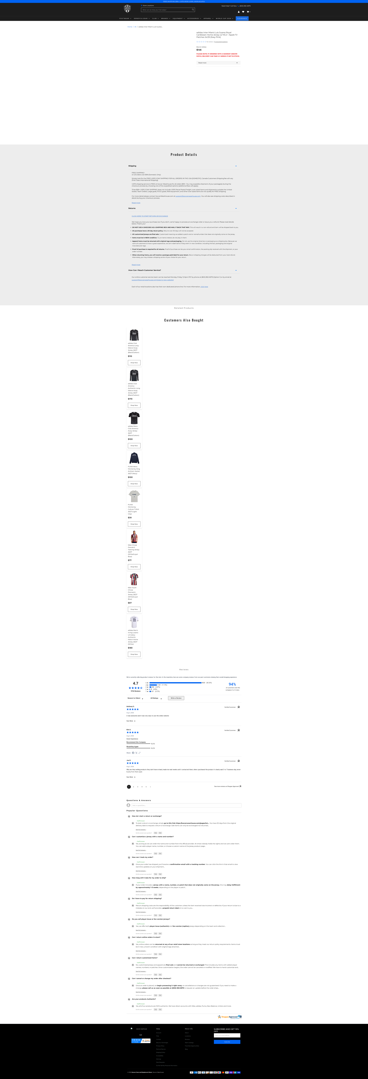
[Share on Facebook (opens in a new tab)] (133, 753)
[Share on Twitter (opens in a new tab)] (136, 753)
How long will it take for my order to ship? (149, 878)
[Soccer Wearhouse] (127, 9)
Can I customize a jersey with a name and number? (153, 837)
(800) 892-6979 (245, 6)
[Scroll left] (197, 92)
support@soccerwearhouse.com (188, 196)
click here (204, 287)
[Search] (193, 10)
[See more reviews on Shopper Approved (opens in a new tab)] (139, 753)
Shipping (132, 166)
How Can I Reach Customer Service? (144, 270)
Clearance (242, 18)
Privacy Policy (160, 1046)
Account (158, 1032)
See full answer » (141, 829)
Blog (186, 1049)
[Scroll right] (233, 92)
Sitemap (158, 1059)
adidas (203, 47)
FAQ (157, 1036)
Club (154, 18)
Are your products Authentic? (144, 999)
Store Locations (148, 5)
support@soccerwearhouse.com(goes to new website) (153, 280)
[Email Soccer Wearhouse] (140, 1035)
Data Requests (160, 1062)
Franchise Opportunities (192, 1046)
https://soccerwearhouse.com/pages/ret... (192, 823)
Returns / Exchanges (162, 1042)
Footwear (124, 18)
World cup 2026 (223, 18)
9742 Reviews (138, 691)
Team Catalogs (189, 1042)
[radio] (184, 682)
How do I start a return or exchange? (147, 816)
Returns (132, 208)
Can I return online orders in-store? (146, 937)
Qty (197, 99)
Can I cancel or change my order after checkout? (151, 978)
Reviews (187, 1039)
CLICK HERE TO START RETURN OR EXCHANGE (150, 216)
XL (212, 80)
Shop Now (134, 363)
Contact (158, 1039)
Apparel (207, 18)
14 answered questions (221, 41)
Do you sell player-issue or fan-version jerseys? (151, 919)
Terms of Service (161, 1049)
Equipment (178, 18)
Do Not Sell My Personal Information (166, 1065)
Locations (188, 1036)
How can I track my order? (142, 857)
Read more (202, 63)
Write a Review (176, 698)
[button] (155, 833)
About (187, 1032)
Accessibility (159, 1055)
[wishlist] (243, 12)
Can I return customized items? (144, 958)
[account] (238, 12)
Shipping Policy (160, 1052)
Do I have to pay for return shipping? (147, 898)
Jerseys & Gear (141, 18)
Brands (164, 18)
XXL (217, 80)
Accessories (193, 18)
